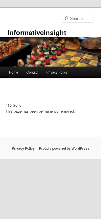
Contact (32, 72)
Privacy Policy (57, 72)
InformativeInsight (37, 32)
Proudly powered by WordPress (64, 148)
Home (13, 72)
